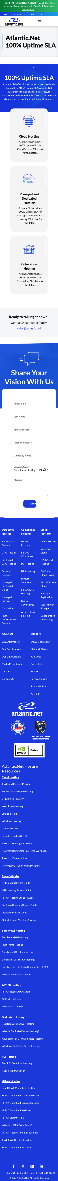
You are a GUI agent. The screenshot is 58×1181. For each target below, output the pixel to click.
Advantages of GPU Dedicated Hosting (22, 1038)
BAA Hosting (28, 571)
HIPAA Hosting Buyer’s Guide (18, 897)
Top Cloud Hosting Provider (16, 783)
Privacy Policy (38, 686)
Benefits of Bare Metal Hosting (18, 959)
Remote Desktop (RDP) (14, 835)
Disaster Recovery (7, 573)
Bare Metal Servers (8, 543)
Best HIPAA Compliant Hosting (18, 1087)
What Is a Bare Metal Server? (17, 974)
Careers (6, 671)
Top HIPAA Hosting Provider (17, 1139)
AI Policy (35, 693)
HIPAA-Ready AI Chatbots (16, 991)
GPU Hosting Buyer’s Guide (16, 890)
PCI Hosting (27, 563)
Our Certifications (11, 649)
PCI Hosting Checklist (13, 1070)
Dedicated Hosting (8, 531)
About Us (7, 633)
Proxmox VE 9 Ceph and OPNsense (21, 865)
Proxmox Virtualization (14, 858)
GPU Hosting (9, 552)
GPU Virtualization (12, 998)
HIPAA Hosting (25, 543)
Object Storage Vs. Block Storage (19, 919)
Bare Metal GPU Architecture (17, 952)
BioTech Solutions (26, 580)
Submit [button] (33, 503)
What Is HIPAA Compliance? (17, 1125)
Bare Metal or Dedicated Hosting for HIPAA (25, 966)
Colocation (8, 608)
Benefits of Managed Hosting (17, 791)
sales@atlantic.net (29, 328)
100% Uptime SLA (40, 641)
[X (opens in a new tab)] (23, 1166)
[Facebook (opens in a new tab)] (14, 1166)
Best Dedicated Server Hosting (18, 1023)
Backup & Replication (47, 595)
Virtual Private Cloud (48, 584)
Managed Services (7, 599)
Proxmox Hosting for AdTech (17, 843)
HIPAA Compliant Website (16, 1110)
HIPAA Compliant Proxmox (16, 1147)
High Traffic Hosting (12, 944)
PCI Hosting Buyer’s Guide (16, 882)
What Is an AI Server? (13, 1006)
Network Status (39, 649)
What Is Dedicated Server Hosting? (20, 1031)
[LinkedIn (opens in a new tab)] (32, 1166)
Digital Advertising (27, 602)
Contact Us (8, 678)
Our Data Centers (11, 656)
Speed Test (36, 663)
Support (36, 633)
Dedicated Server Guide (14, 912)
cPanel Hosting (10, 828)
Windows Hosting (11, 821)
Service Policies (39, 678)
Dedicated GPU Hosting (9, 561)
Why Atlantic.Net (11, 641)
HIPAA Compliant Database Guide (20, 1095)
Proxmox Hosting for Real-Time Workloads (24, 850)
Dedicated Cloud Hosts (47, 573)
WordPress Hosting (12, 806)
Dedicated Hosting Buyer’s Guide (19, 905)
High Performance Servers (9, 619)
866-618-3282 (19, 1172)
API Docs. (36, 656)
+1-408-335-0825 (45, 1172)
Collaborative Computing (48, 617)
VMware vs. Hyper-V (13, 798)
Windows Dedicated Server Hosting (21, 1046)
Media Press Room (12, 663)
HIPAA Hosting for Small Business (20, 1132)
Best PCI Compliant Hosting (17, 1063)
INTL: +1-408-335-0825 (33, 14)
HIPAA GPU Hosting (27, 591)
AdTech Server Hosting (28, 613)
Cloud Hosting (48, 541)
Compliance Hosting (28, 531)
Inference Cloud (46, 550)
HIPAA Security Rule (13, 1117)
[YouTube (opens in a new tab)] (41, 1166)
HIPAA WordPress (27, 554)
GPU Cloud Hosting (47, 561)
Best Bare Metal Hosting (15, 937)
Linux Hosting (9, 813)
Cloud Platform (46, 531)
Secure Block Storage (47, 606)
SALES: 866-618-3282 (12, 14)
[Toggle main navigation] (39, 22)
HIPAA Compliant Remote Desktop (20, 1102)
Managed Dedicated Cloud (7, 586)
